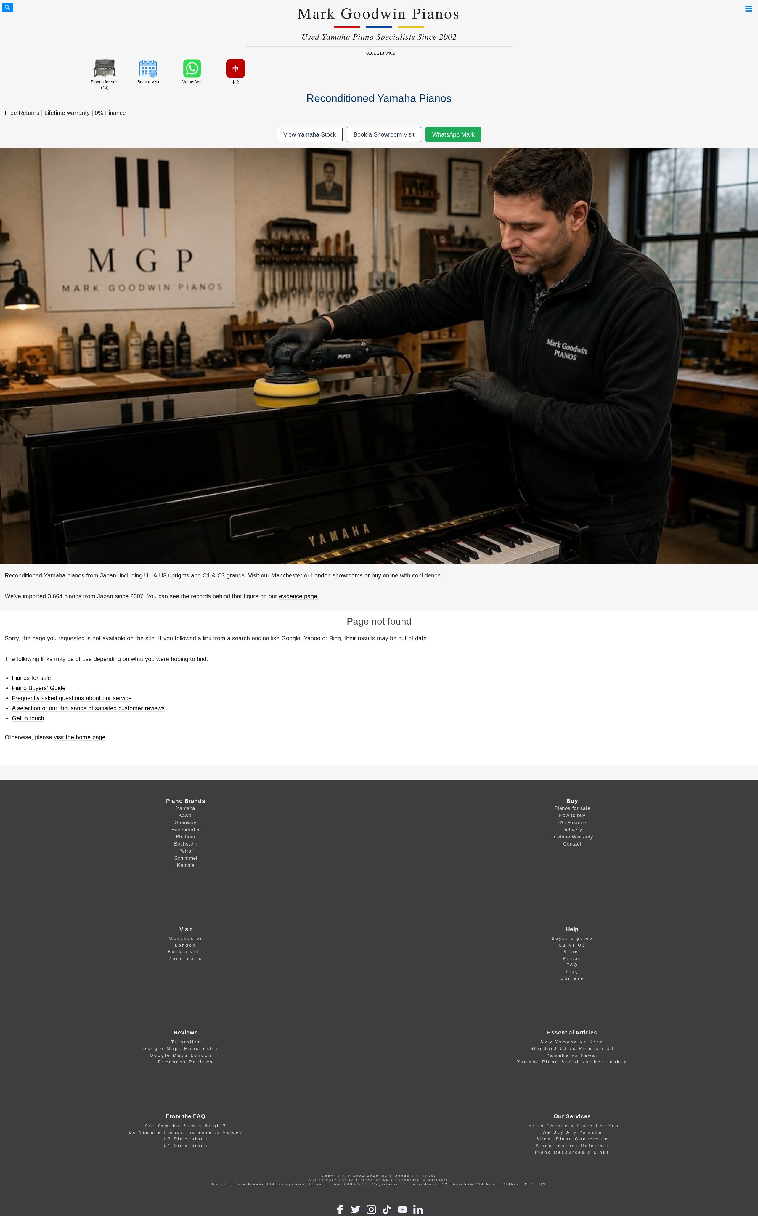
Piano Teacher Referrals (572, 1145)
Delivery (572, 829)
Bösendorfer (185, 829)
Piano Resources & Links (572, 1152)
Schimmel (185, 858)
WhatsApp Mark (453, 134)
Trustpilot (185, 1041)
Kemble (185, 865)
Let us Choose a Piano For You (572, 1125)
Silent (572, 951)
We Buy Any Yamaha (572, 1132)
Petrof (186, 851)
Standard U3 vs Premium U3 (572, 1048)
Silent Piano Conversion (572, 1138)
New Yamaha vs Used (572, 1041)
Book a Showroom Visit (384, 134)
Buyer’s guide (572, 938)
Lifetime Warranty (572, 837)
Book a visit (186, 951)
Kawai (186, 815)
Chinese (572, 978)
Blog (572, 971)
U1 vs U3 (572, 945)
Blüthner (186, 837)
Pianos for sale (31, 678)
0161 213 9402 (380, 53)
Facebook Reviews (185, 1061)
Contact (572, 844)
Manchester (185, 938)
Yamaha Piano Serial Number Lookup (572, 1061)
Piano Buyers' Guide (38, 688)
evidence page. (299, 596)
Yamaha (185, 808)
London (186, 945)
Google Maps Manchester (181, 1048)
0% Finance (572, 822)
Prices (572, 958)
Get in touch (28, 718)
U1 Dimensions (186, 1145)
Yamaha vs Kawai (572, 1055)
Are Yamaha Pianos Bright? (186, 1125)
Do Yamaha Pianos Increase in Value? (186, 1132)
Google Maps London (181, 1055)
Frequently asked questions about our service (71, 698)
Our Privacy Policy (331, 1179)
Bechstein (185, 844)
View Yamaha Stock (309, 134)
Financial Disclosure (424, 1179)
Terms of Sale (376, 1179)
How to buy (572, 815)
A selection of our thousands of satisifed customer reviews (88, 708)
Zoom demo (186, 958)
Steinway (186, 822)
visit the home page (79, 737)
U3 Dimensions (186, 1138)
